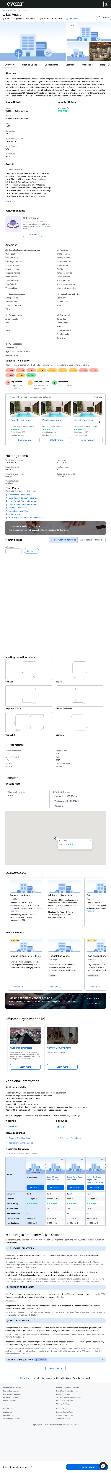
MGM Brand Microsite (21, 1048)
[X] (58, 1127)
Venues (13, 10)
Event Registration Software (67, 1391)
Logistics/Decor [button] (93, 975)
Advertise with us (63, 1419)
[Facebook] (63, 1127)
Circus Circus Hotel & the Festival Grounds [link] (26, 955)
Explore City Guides (10, 1397)
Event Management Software (67, 1388)
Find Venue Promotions (12, 1394)
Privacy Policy (61, 1409)
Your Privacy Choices (11, 1419)
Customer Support (10, 1415)
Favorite (105, 17)
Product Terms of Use (64, 1412)
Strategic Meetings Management (68, 1397)
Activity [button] (52, 975)
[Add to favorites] (62, 1159)
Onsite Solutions (9, 1401)
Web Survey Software (64, 1401)
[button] (33, 41)
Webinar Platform (63, 1404)
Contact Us (7, 1412)
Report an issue (28, 1378)
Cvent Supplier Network (12, 1388)
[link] (26, 945)
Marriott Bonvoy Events (59, 1048)
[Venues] (106, 4)
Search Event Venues (11, 1391)
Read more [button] (14, 911)
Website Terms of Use (64, 1415)
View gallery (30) (100, 56)
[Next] (108, 64)
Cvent (4, 10)
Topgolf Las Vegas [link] (59, 955)
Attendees (9, 547)
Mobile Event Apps (63, 1394)
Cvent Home (8, 1409)
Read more (10, 201)
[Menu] (3, 4)
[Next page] (99, 422)
